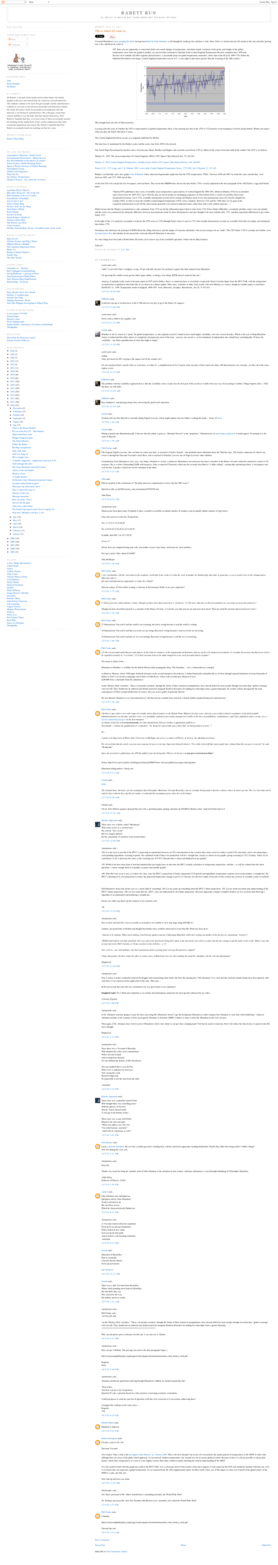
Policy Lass (12, 614)
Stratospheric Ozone (15, 168)
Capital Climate (14, 571)
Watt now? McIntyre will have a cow (28, 512)
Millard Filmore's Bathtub (18, 243)
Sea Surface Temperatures (18, 176)
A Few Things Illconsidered (19, 563)
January (16, 533)
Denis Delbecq (13, 590)
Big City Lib (12, 238)
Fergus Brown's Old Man (18, 592)
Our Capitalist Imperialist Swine (21, 246)
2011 (12, 401)
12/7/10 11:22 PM (110, 322)
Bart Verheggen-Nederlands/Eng (21, 270)
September (18, 418)
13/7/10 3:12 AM (110, 471)
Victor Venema (13, 225)
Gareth (104, 413)
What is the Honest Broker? (24, 427)
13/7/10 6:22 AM (110, 499)
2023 (12, 361)
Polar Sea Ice (13, 174)
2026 (12, 350)
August (16, 421)
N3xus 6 (10, 611)
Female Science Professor (18, 340)
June (15, 516)
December (18, 408)
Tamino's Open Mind (16, 219)
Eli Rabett (11, 86)
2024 (12, 357)
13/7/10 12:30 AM (110, 390)
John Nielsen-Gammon (17, 601)
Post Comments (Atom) (117, 1551)
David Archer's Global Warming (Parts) (24, 163)
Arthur (104, 329)
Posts (12, 39)
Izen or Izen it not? (15, 200)
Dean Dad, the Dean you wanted (21, 337)
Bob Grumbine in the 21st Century (21, 195)
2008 (12, 541)
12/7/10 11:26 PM (110, 344)
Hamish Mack (107, 1422)
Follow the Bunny (19, 444)
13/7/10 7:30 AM (110, 563)
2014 (12, 391)
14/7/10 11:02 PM (110, 1482)
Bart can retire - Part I (22, 499)
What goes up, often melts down (26, 486)
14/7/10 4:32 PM (110, 1338)
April (15, 523)
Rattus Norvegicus (109, 1438)
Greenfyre (11, 595)
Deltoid (10, 587)
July (15, 425)
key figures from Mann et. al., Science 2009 (148, 1454)
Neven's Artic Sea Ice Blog (19, 206)
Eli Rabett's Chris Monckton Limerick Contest (32, 479)
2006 (12, 548)
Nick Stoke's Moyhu (15, 208)
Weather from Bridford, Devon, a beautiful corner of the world (34, 227)
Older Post (266, 1545)
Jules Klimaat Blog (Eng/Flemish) (21, 278)
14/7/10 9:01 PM (110, 1430)
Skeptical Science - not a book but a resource (26, 179)
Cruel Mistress (13, 579)
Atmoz (10, 568)
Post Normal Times (15, 617)
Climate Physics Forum (17, 576)
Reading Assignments (21, 447)
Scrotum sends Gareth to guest (25, 483)
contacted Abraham (115, 1146)
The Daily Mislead (20, 440)
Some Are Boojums (15, 622)
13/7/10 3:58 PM (110, 1184)
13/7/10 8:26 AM (110, 797)
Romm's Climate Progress (18, 252)
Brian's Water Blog (15, 138)
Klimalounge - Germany (17, 281)
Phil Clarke (106, 570)
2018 (12, 378)
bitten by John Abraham (156, 41)
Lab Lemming (13, 603)
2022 (12, 364)
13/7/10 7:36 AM (110, 612)
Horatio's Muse (13, 598)
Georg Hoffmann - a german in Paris (23, 273)
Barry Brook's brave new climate (21, 292)
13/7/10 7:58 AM (110, 701)
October (16, 414)
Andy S (104, 1191)
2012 (12, 398)
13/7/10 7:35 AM (110, 591)
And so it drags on (20, 453)
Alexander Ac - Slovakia (17, 268)
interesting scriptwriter (225, 433)
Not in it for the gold (21, 502)
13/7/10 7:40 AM (110, 640)
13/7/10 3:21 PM (110, 1153)
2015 (12, 388)
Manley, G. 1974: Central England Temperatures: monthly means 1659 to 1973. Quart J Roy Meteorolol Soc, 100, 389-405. (147, 162)
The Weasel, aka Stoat (16, 222)
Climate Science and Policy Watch (22, 241)
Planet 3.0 (11, 249)
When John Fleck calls (22, 434)
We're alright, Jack (20, 457)
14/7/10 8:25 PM (110, 1415)
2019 (12, 374)
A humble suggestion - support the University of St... (34, 460)
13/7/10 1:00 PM (110, 1003)
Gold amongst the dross (22, 463)
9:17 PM (125, 250)
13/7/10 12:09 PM (110, 840)
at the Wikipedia (136, 174)
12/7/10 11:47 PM (110, 372)
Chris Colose (12, 573)
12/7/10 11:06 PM (110, 307)
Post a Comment (102, 1539)
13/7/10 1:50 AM (110, 440)
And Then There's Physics (18, 190)
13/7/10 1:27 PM (110, 1036)
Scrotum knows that (103, 233)
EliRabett (105, 298)
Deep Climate (13, 582)
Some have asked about (22, 505)
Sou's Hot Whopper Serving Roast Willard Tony (27, 303)
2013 (12, 394)
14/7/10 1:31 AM (110, 1301)
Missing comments (20, 496)
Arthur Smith (12, 565)
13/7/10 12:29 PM (110, 911)
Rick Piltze (12, 620)
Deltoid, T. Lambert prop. (18, 294)
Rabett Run (139, 13)
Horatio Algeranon (109, 820)
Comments (15, 44)
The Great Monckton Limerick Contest (29, 466)
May (15, 520)
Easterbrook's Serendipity (18, 198)
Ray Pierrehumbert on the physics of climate (26, 160)
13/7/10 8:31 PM (110, 1212)
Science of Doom (14, 214)
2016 (12, 384)
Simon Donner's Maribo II (18, 217)
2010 (12, 405)
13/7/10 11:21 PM (110, 1273)
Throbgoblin (12, 327)
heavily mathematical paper (113, 719)
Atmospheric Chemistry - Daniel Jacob (24, 155)
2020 (12, 371)
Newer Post (100, 1545)
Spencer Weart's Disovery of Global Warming (26, 166)
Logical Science (14, 606)
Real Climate (13, 211)
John (103, 478)
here (220, 417)
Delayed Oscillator (15, 584)
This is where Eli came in (110, 31)
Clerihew (108, 1269)
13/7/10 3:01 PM (110, 1134)
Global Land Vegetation (17, 171)
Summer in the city (20, 492)
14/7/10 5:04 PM (110, 1369)
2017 (12, 381)
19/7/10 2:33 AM (110, 1532)
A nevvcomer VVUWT (17, 313)
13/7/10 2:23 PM (110, 1088)
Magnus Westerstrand (16, 609)
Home (183, 1545)
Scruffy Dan (12, 254)
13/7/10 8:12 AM (110, 772)
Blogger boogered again (22, 437)
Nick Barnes (106, 447)
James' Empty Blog (15, 203)
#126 (103, 784)
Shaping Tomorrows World (18, 300)
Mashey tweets (18, 473)
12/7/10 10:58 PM (110, 291)
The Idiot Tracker (14, 257)
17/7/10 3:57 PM (110, 1504)
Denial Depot (13, 316)
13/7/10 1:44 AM (110, 421)
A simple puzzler (19, 476)
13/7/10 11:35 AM (110, 813)
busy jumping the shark (124, 41)
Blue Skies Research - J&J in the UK (23, 192)
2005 (12, 551)
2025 (12, 354)
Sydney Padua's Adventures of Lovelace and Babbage (30, 324)
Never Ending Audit (15, 321)
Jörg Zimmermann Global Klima (21, 276)
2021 (12, 367)
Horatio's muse (13, 318)
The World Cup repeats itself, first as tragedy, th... (33, 509)
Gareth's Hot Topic (15, 297)
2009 (12, 538)
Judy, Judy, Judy (19, 450)
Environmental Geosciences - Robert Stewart (26, 157)
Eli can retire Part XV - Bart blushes (28, 431)
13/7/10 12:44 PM (110, 966)
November (17, 411)
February (17, 530)
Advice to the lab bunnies (23, 470)
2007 (12, 545)
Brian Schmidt (13, 83)
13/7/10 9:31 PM (110, 1242)
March (16, 527)
